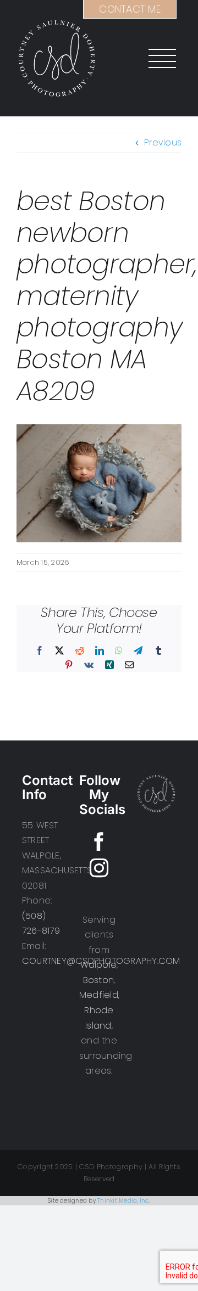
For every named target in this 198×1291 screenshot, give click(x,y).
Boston (98, 980)
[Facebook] (99, 841)
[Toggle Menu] (158, 58)
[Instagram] (99, 867)
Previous (163, 142)
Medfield (98, 995)
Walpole (98, 964)
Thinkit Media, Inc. (123, 1201)
